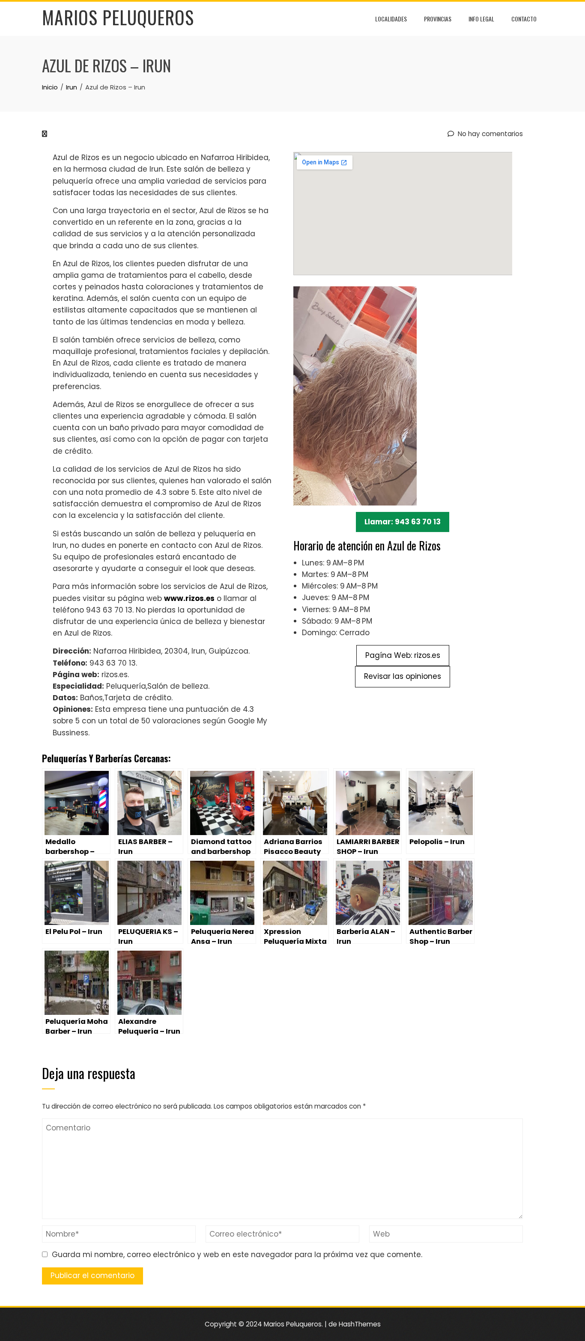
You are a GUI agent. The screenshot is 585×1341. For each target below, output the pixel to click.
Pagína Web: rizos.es (402, 655)
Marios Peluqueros (118, 17)
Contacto (524, 18)
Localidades (391, 18)
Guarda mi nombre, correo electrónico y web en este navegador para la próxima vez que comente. (237, 1254)
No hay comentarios (489, 133)
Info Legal (481, 18)
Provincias (437, 18)
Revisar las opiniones (402, 676)
